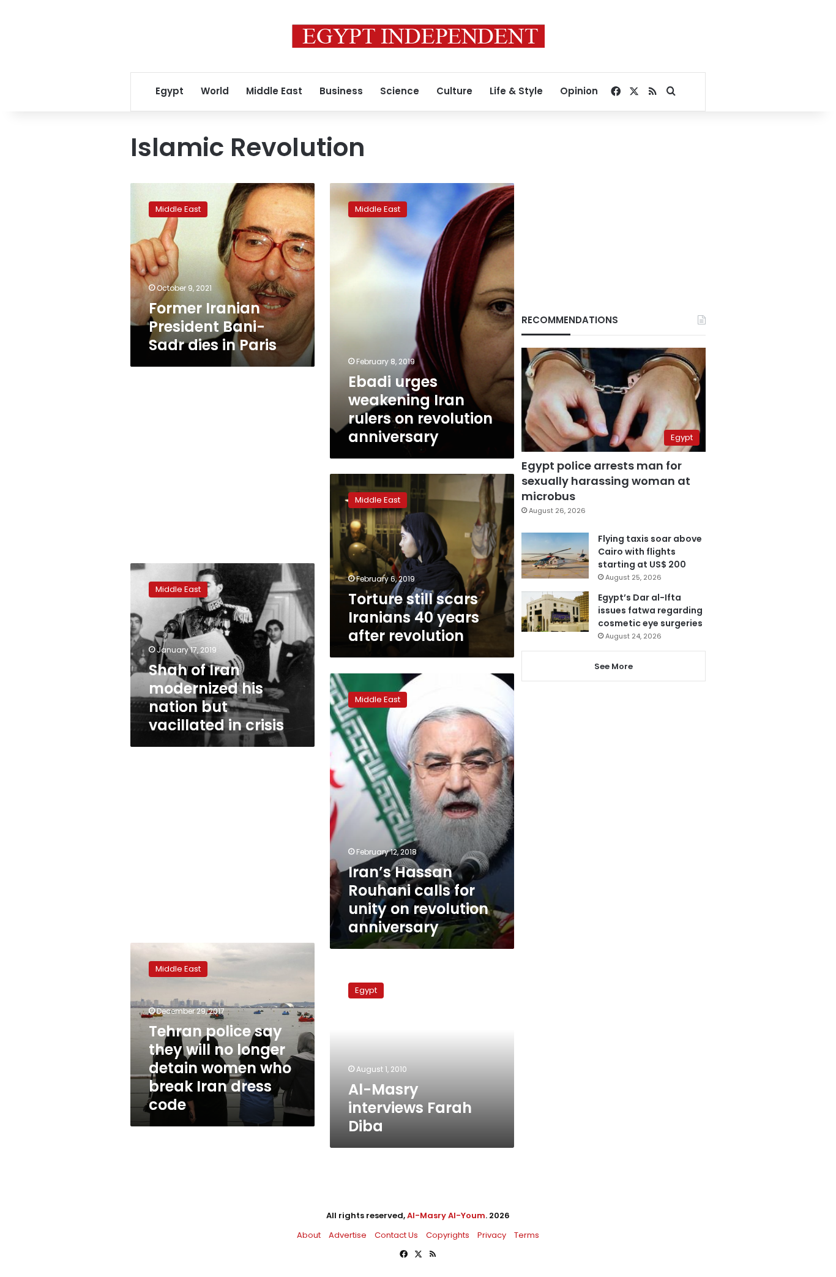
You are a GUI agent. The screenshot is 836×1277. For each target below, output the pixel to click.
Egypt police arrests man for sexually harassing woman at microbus (605, 481)
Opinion (579, 90)
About (309, 1235)
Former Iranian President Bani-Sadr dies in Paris (213, 326)
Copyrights (447, 1235)
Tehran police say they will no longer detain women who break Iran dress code (220, 1068)
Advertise (348, 1235)
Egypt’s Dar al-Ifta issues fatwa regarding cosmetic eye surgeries (650, 610)
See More (613, 666)
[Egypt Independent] (418, 36)
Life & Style (516, 90)
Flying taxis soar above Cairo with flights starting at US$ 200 (650, 552)
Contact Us (396, 1235)
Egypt (169, 90)
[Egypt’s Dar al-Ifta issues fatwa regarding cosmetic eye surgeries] (555, 611)
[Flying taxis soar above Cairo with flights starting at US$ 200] (555, 556)
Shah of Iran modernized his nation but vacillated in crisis (216, 697)
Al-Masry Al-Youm (446, 1215)
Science (399, 90)
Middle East (274, 90)
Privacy (491, 1235)
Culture (454, 90)
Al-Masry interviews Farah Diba (410, 1107)
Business (341, 90)
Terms (526, 1235)
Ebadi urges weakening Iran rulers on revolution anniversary (420, 409)
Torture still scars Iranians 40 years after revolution (413, 617)
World (215, 90)
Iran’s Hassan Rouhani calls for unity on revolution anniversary (418, 899)
